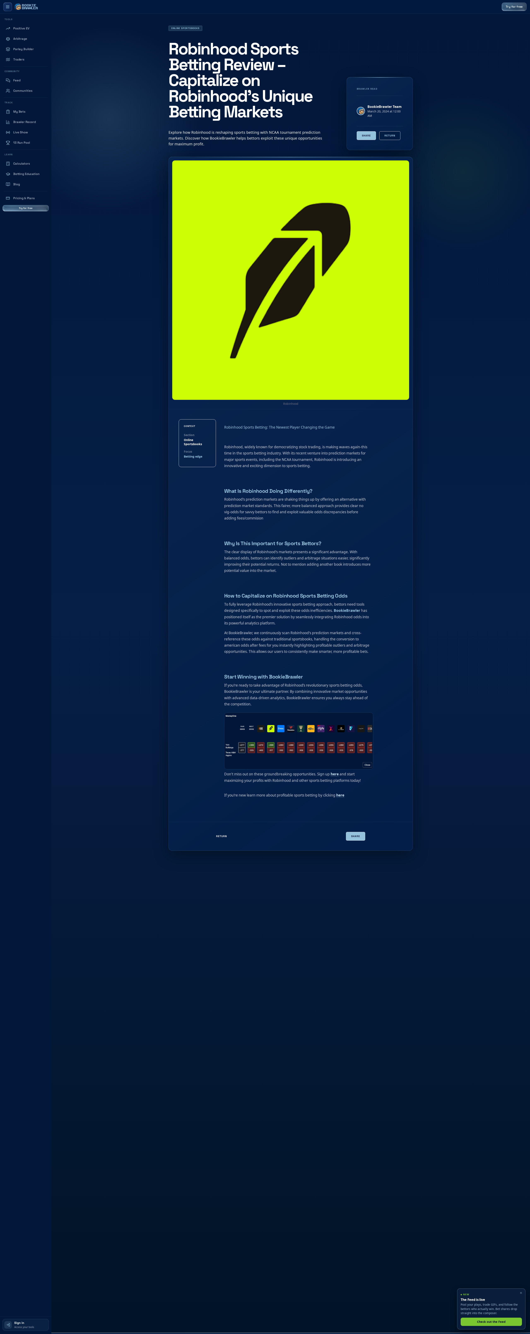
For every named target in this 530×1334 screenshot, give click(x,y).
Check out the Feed (491, 1322)
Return (389, 135)
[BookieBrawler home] (26, 6)
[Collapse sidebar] (7, 6)
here (335, 774)
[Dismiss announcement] (521, 1293)
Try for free (514, 6)
